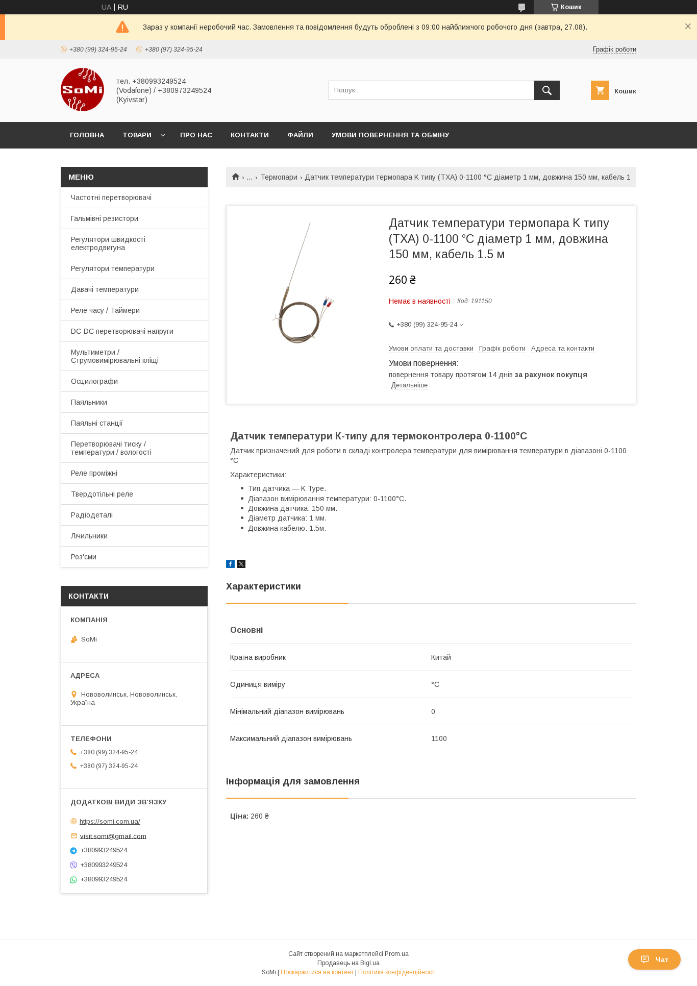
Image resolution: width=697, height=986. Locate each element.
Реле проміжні (94, 473)
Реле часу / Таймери (105, 310)
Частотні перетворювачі (111, 197)
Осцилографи (94, 381)
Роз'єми (83, 557)
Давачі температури (105, 289)
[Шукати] (547, 90)
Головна (87, 135)
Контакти (250, 135)
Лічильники (89, 536)
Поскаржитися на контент (317, 972)
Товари (137, 135)
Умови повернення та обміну (390, 135)
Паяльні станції (97, 423)
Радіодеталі (92, 515)
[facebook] (230, 565)
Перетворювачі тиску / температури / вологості (111, 448)
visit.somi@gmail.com (113, 836)
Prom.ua (397, 953)
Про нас (196, 135)
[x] (241, 565)
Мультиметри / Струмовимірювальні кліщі (115, 356)
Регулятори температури (113, 268)
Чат (662, 959)
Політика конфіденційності (397, 972)
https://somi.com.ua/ (110, 821)
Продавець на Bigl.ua (348, 963)
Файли (300, 135)
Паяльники (89, 402)
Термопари (278, 177)
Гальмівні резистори (104, 218)
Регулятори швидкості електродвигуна (108, 243)
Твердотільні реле (102, 494)
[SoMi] (82, 109)
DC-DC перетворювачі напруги (122, 331)
